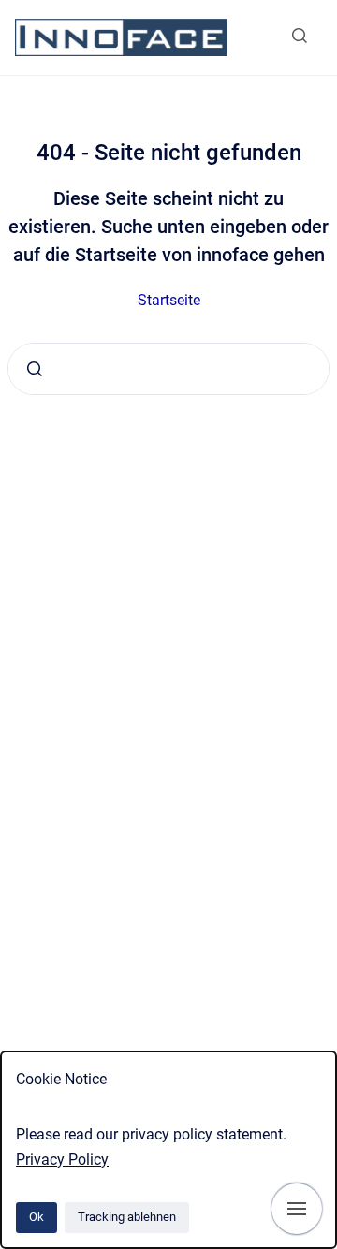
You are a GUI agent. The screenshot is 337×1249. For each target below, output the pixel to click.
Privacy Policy (62, 1159)
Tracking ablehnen (127, 1217)
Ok (36, 1217)
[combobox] (168, 369)
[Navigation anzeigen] (296, 1208)
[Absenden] (35, 369)
